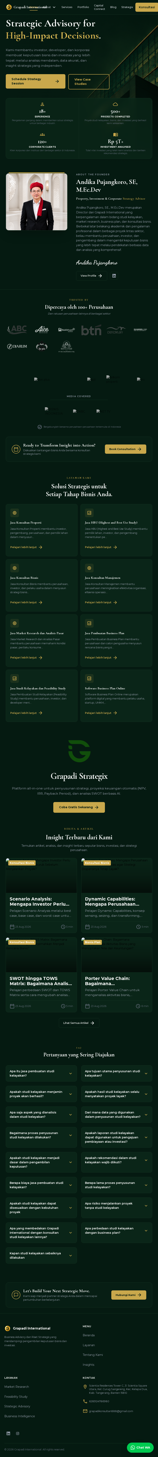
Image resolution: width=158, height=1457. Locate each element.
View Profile (92, 275)
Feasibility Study (16, 1397)
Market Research (16, 1387)
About (50, 7)
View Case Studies (82, 82)
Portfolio (83, 7)
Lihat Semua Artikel (79, 1023)
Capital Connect (99, 7)
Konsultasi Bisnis (22, 862)
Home (34, 7)
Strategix (127, 7)
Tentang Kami (93, 1355)
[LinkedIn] (8, 1433)
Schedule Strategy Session (36, 81)
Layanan (89, 1345)
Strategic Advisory (17, 1406)
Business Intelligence (19, 1416)
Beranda (89, 1335)
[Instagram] (18, 1433)
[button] (41, 1073)
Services (67, 7)
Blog (113, 7)
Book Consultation (125, 449)
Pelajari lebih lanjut (26, 547)
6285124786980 (99, 1401)
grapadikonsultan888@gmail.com (111, 1411)
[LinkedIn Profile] (114, 276)
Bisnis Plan (92, 942)
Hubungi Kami (129, 1294)
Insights (88, 1365)
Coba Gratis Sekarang (79, 807)
